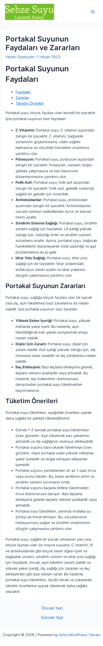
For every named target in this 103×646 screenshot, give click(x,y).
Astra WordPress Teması (79, 635)
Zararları (22, 97)
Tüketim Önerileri (30, 103)
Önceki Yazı (52, 608)
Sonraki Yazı (52, 618)
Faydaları (23, 92)
